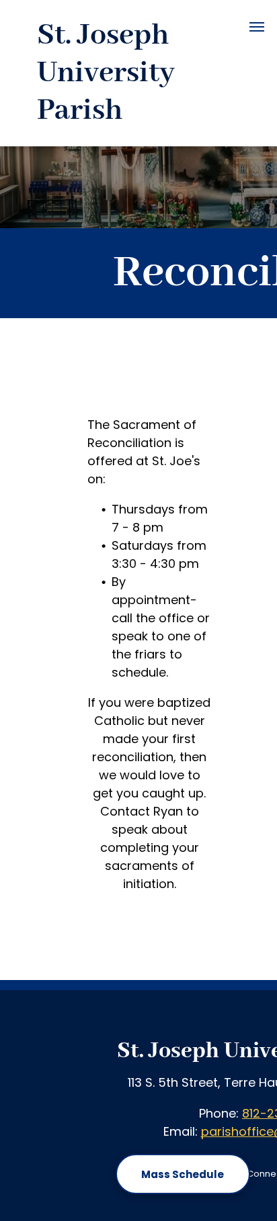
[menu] (256, 26)
